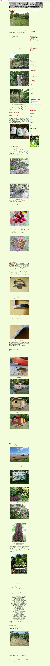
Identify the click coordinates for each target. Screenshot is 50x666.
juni (32, 85)
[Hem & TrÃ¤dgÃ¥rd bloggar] (34, 131)
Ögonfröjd (31, 52)
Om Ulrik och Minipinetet (13, 146)
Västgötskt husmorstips (13, 37)
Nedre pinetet (13, 48)
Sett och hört (32, 45)
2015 (32, 60)
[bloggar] (31, 119)
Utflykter (14, 625)
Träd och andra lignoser (16, 201)
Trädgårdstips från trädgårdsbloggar (35, 107)
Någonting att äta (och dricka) (34, 40)
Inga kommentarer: (24, 32)
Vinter (31, 50)
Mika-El (19, 179)
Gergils (16, 179)
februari (33, 90)
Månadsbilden (14, 33)
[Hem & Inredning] (33, 128)
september (33, 70)
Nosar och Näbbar (32, 39)
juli (32, 84)
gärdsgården (17, 148)
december (33, 66)
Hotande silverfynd (12, 262)
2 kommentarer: (23, 200)
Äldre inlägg (27, 659)
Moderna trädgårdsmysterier (34, 37)
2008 (32, 96)
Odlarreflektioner (15, 112)
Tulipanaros (11, 205)
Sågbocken (11, 350)
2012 (32, 64)
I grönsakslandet (32, 36)
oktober (33, 69)
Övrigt (13, 346)
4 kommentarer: (23, 655)
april (33, 88)
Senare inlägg (10, 659)
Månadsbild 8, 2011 (12, 10)
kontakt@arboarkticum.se (35, 28)
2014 (32, 61)
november (33, 67)
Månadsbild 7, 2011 (12, 630)
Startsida (19, 659)
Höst (31, 35)
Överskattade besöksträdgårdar (34, 55)
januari (33, 92)
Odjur (31, 41)
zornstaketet (26, 264)
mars (33, 89)
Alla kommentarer (34, 102)
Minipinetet (20, 147)
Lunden (22, 69)
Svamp (31, 47)
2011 (32, 65)
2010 (32, 93)
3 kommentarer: (23, 345)
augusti (33, 71)
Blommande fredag (32, 32)
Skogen (22, 104)
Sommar (31, 46)
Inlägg (32, 100)
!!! (9, 117)
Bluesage (17, 549)
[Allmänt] (31, 122)
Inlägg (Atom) (15, 661)
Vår (30, 51)
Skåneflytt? (11, 443)
